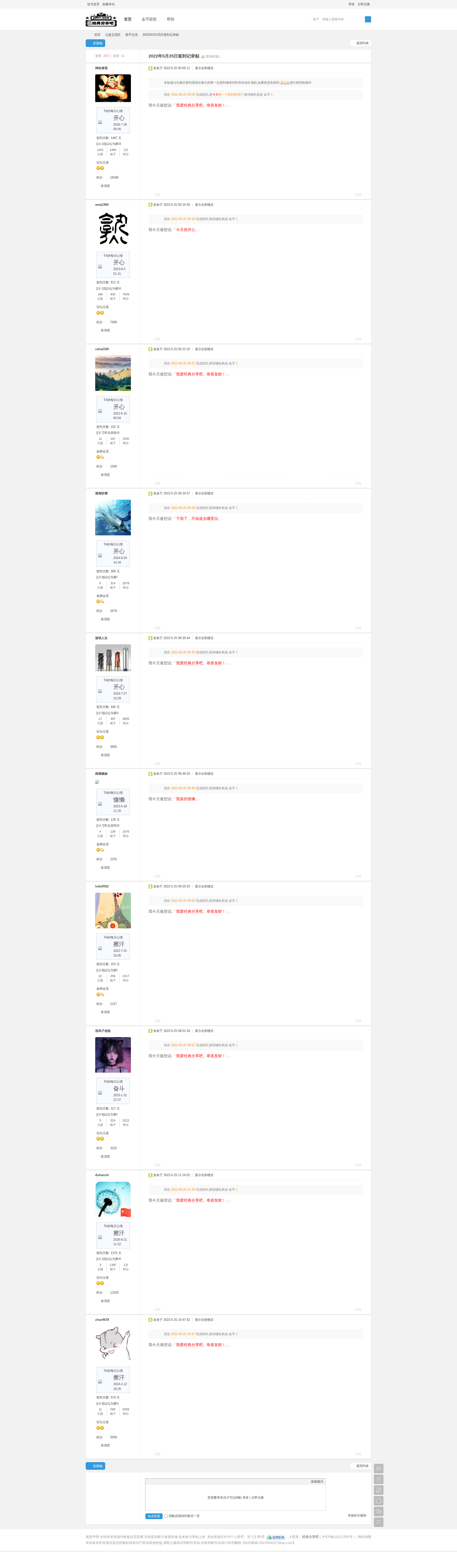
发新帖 (98, 43)
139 (112, 831)
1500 (126, 439)
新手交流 (131, 34)
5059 (126, 1409)
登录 (351, 4)
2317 (126, 976)
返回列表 (362, 43)
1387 (113, 1265)
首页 (128, 19)
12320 (114, 1292)
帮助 (170, 19)
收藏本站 (108, 4)
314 (112, 583)
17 (100, 719)
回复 (157, 194)
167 (112, 439)
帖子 (316, 19)
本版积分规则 (357, 1515)
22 (100, 976)
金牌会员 (102, 451)
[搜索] (368, 19)
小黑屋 (294, 1537)
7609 (126, 294)
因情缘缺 (101, 773)
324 (112, 1120)
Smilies (183, 1481)
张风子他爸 (103, 1031)
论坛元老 (102, 162)
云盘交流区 (113, 34)
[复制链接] (212, 56)
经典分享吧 (87, 34)
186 (100, 294)
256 (112, 976)
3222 (126, 1120)
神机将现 (101, 68)
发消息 (105, 186)
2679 (126, 583)
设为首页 (93, 4)
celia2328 (102, 349)
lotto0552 (102, 886)
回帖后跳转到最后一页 (184, 1516)
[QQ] (275, 1537)
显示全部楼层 (204, 68)
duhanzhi (102, 1175)
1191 (100, 150)
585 (112, 1409)
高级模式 (317, 1481)
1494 (113, 150)
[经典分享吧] (101, 26)
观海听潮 (101, 493)
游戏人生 (101, 638)
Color (153, 1481)
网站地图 (364, 1537)
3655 (126, 719)
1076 (126, 831)
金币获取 (149, 19)
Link (165, 1481)
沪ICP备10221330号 (337, 1537)
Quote (171, 1481)
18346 (114, 177)
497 (112, 719)
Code (177, 1481)
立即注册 (364, 4)
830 (112, 294)
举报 (358, 194)
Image (159, 1481)
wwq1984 (102, 204)
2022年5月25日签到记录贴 (161, 34)
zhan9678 (102, 1320)
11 (100, 439)
